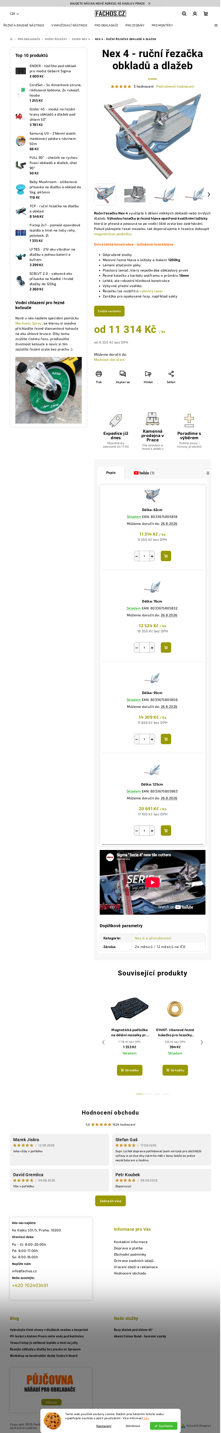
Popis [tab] (111, 472)
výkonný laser (151, 291)
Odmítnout (133, 1426)
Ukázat (51, 1402)
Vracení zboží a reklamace (136, 1267)
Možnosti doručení (109, 359)
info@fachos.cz (24, 1271)
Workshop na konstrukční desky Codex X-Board (43, 1355)
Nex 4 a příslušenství (153, 938)
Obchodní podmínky (130, 1254)
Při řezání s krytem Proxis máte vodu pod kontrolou (47, 1336)
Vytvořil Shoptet (198, 1425)
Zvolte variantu (109, 311)
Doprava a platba (128, 1248)
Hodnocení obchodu (110, 1112)
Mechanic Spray (28, 323)
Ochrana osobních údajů (134, 1260)
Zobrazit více (110, 1201)
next (201, 1042)
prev (103, 1042)
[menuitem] (24, 25)
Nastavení (103, 1426)
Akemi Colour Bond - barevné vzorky (140, 1336)
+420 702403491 (30, 1285)
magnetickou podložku (112, 234)
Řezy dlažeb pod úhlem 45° (133, 1329)
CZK (12, 13)
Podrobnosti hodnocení (175, 86)
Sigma (152, 78)
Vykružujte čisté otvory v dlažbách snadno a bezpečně (49, 1329)
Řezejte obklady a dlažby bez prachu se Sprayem (45, 1349)
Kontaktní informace (131, 1242)
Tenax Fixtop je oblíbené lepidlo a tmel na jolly (44, 1342)
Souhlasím (166, 1426)
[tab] (144, 473)
